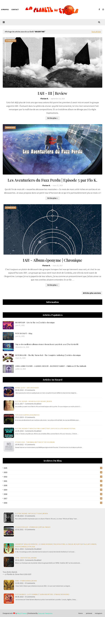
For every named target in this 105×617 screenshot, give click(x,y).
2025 (53, 468)
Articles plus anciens (92, 293)
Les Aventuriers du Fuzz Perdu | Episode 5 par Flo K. (52, 180)
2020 (53, 485)
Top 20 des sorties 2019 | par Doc (27, 415)
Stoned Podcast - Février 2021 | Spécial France (32, 527)
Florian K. (44, 98)
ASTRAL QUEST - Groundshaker (27, 388)
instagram (98, 613)
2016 (53, 503)
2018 (53, 494)
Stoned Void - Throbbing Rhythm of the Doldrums (35, 442)
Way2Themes (22, 613)
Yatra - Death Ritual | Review (25, 558)
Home (80, 613)
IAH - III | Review (52, 93)
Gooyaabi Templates (45, 613)
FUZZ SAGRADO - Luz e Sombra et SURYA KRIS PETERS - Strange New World (42, 594)
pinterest (89, 613)
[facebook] (99, 9)
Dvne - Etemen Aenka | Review (26, 581)
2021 (53, 481)
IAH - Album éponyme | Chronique (52, 260)
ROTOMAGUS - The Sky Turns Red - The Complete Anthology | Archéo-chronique (48, 355)
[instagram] (103, 9)
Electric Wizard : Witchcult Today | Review (31, 513)
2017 (53, 498)
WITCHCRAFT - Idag (23, 333)
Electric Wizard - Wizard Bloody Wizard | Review (33, 401)
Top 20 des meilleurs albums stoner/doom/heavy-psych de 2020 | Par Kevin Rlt (46, 344)
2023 (53, 472)
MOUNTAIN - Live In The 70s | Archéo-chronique (35, 322)
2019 (53, 490)
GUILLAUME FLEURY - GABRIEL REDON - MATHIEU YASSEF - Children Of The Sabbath (50, 366)
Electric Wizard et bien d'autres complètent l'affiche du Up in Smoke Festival (45, 428)
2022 (53, 477)
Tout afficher (96, 31)
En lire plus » (52, 118)
